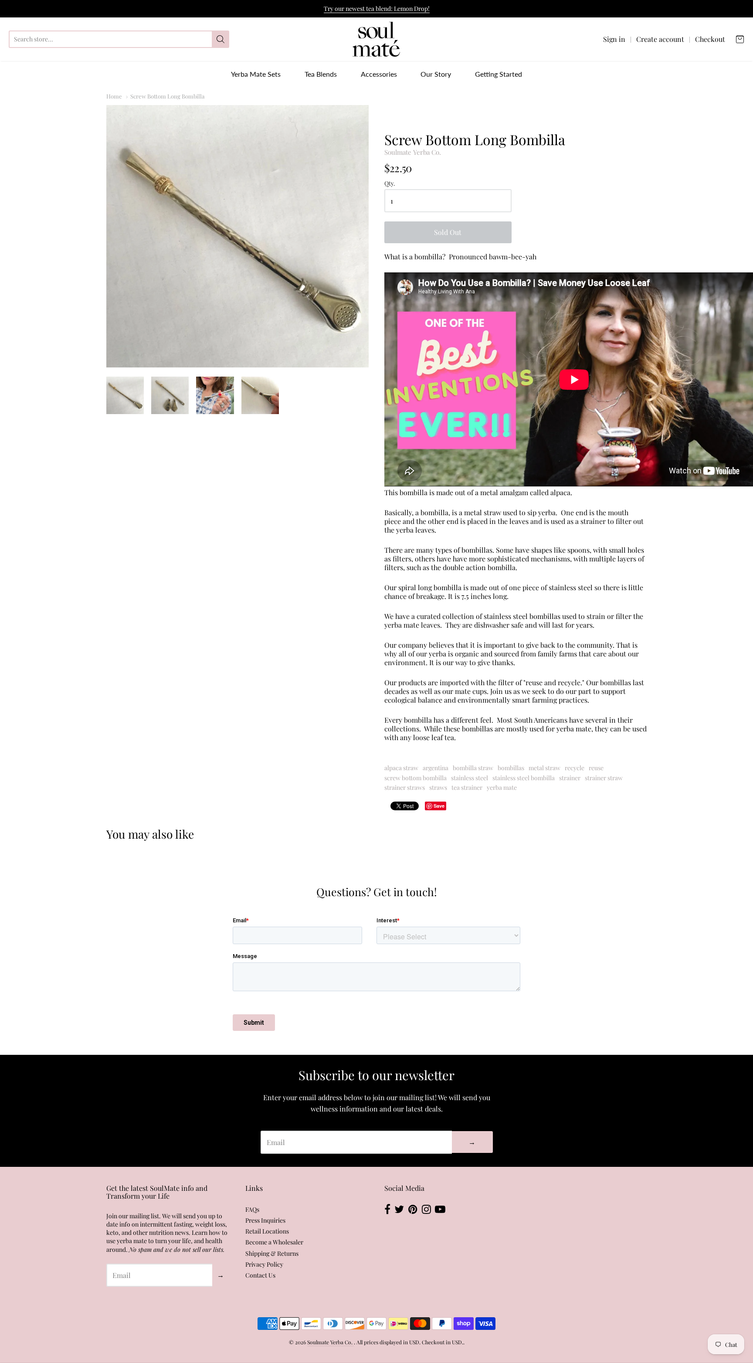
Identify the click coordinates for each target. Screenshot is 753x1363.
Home (114, 96)
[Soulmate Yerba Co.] (376, 39)
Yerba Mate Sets (256, 74)
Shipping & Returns (271, 1253)
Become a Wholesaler (274, 1242)
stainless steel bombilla (523, 778)
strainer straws (404, 787)
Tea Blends (321, 74)
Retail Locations (267, 1231)
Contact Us (260, 1275)
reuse (596, 768)
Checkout (710, 39)
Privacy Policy (264, 1264)
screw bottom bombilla (415, 778)
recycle (574, 768)
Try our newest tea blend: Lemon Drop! (377, 8)
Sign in (614, 39)
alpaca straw (401, 768)
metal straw (544, 768)
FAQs (252, 1209)
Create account (660, 39)
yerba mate (502, 787)
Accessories (379, 74)
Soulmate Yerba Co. (412, 152)
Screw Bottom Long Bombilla (167, 96)
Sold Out (447, 232)
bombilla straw (473, 768)
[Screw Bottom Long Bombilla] (237, 236)
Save (439, 805)
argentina (435, 768)
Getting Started (498, 74)
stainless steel (469, 778)
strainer (569, 778)
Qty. (389, 183)
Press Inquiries (265, 1220)
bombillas (511, 768)
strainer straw (604, 778)
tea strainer (466, 787)
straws (438, 787)
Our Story (436, 74)
